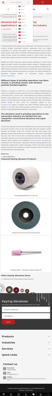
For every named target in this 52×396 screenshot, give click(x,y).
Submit (8, 322)
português (23, 25)
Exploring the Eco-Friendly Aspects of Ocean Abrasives (18, 279)
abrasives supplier (35, 140)
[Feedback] (41, 394)
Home (4, 14)
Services (7, 348)
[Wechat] (33, 394)
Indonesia (23, 38)
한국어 (22, 12)
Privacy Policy (29, 390)
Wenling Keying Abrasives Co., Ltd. (24, 388)
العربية (22, 28)
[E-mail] (18, 394)
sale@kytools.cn (12, 374)
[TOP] (48, 394)
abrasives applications (8, 76)
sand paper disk (6, 104)
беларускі (23, 35)
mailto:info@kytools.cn (8, 156)
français (23, 16)
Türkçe (23, 32)
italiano (23, 22)
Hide (14, 34)
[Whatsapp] (11, 394)
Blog (14, 14)
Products (8, 336)
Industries (8, 342)
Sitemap (21, 390)
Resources (10, 14)
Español (23, 19)
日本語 (22, 9)
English (23, 6)
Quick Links (9, 354)
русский (23, 41)
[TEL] (26, 394)
